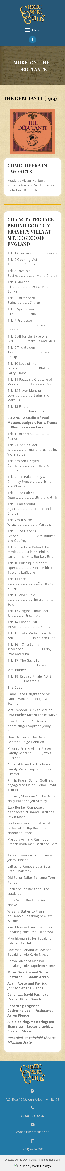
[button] (32, 39)
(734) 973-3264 (32, 1116)
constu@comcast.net (32, 1132)
